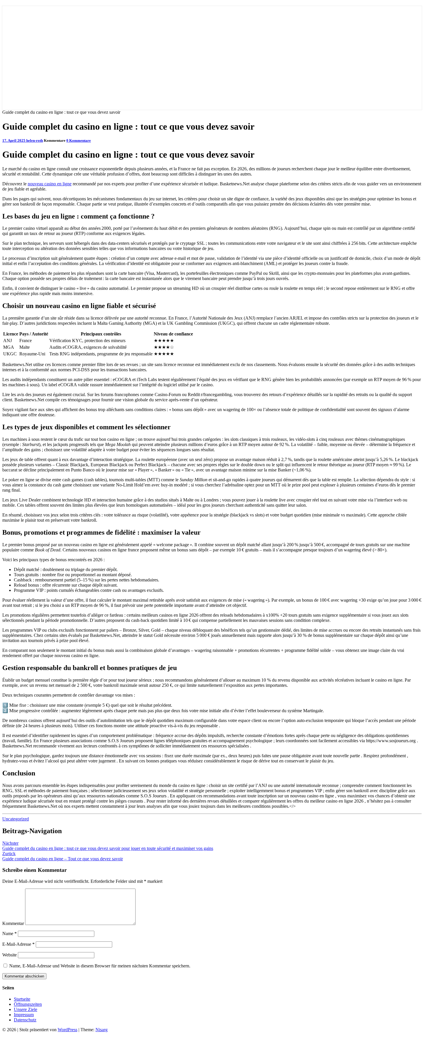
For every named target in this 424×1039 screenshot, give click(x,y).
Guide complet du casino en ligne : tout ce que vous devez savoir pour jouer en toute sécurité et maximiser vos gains (107, 846)
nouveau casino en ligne (50, 183)
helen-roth (34, 140)
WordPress (67, 1029)
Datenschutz (25, 1019)
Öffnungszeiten (28, 1004)
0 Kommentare (78, 140)
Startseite (22, 999)
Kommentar (13, 923)
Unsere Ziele (25, 1009)
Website (9, 954)
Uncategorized (15, 818)
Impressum (24, 1014)
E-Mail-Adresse (18, 944)
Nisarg (101, 1029)
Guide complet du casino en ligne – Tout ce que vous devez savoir (62, 856)
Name (9, 933)
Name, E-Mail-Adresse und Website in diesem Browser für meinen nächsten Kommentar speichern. (99, 965)
